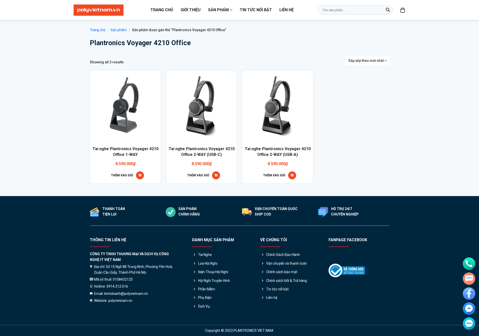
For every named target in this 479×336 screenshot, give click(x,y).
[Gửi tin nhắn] (469, 278)
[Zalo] (469, 323)
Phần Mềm (206, 289)
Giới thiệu (191, 9)
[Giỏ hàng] (402, 10)
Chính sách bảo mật (281, 272)
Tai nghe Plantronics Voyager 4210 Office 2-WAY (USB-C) (202, 151)
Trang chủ (161, 9)
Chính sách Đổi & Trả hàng (286, 281)
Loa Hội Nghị (207, 263)
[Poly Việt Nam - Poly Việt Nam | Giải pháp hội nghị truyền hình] (98, 10)
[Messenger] (469, 308)
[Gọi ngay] (469, 263)
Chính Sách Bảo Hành (283, 255)
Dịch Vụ (204, 306)
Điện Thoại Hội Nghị (213, 272)
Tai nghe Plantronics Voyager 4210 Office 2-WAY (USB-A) (278, 151)
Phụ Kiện (205, 298)
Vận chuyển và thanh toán (286, 263)
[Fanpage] (469, 293)
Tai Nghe (205, 255)
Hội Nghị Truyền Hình (214, 281)
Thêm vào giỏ (122, 175)
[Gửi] (388, 10)
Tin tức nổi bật (256, 9)
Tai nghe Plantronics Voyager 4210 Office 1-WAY (125, 151)
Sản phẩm (218, 9)
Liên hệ (286, 9)
